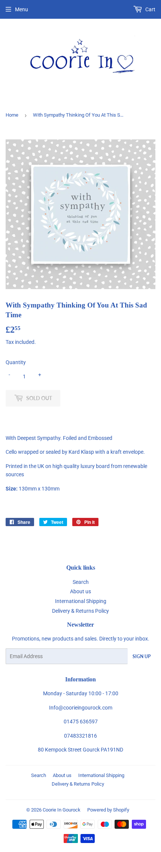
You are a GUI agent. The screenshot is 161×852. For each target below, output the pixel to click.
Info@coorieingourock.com (80, 708)
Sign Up (142, 656)
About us (80, 591)
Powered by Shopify (108, 810)
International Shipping (80, 601)
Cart (149, 9)
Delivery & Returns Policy (80, 611)
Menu (21, 9)
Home (12, 115)
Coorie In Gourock (61, 810)
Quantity (16, 362)
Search (81, 582)
